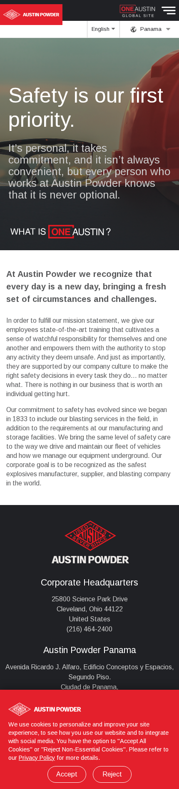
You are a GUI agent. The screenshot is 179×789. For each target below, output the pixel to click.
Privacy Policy (37, 757)
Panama (150, 29)
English (101, 29)
